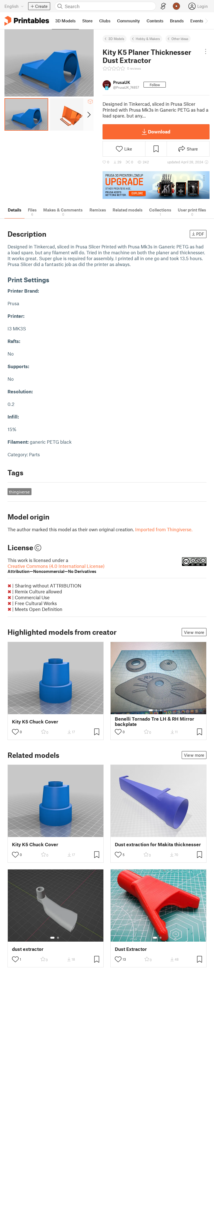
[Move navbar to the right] (206, 20)
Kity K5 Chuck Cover (35, 721)
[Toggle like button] (15, 731)
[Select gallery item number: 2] (156, 710)
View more (194, 632)
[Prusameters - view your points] (176, 6)
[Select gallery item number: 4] (165, 710)
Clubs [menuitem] (104, 20)
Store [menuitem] (87, 20)
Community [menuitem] (128, 20)
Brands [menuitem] (177, 20)
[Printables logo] (26, 21)
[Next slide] (88, 114)
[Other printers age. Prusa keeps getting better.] (156, 185)
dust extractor (27, 949)
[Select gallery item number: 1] (151, 710)
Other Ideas (179, 39)
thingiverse (19, 491)
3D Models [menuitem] (65, 20)
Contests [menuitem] (155, 20)
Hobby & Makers (148, 39)
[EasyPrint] (163, 6)
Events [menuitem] (196, 20)
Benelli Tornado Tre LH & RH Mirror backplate (154, 721)
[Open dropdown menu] (205, 51)
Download (159, 131)
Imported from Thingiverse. (164, 529)
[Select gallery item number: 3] (161, 710)
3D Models (116, 39)
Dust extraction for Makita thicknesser (158, 844)
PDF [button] (200, 233)
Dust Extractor (131, 949)
